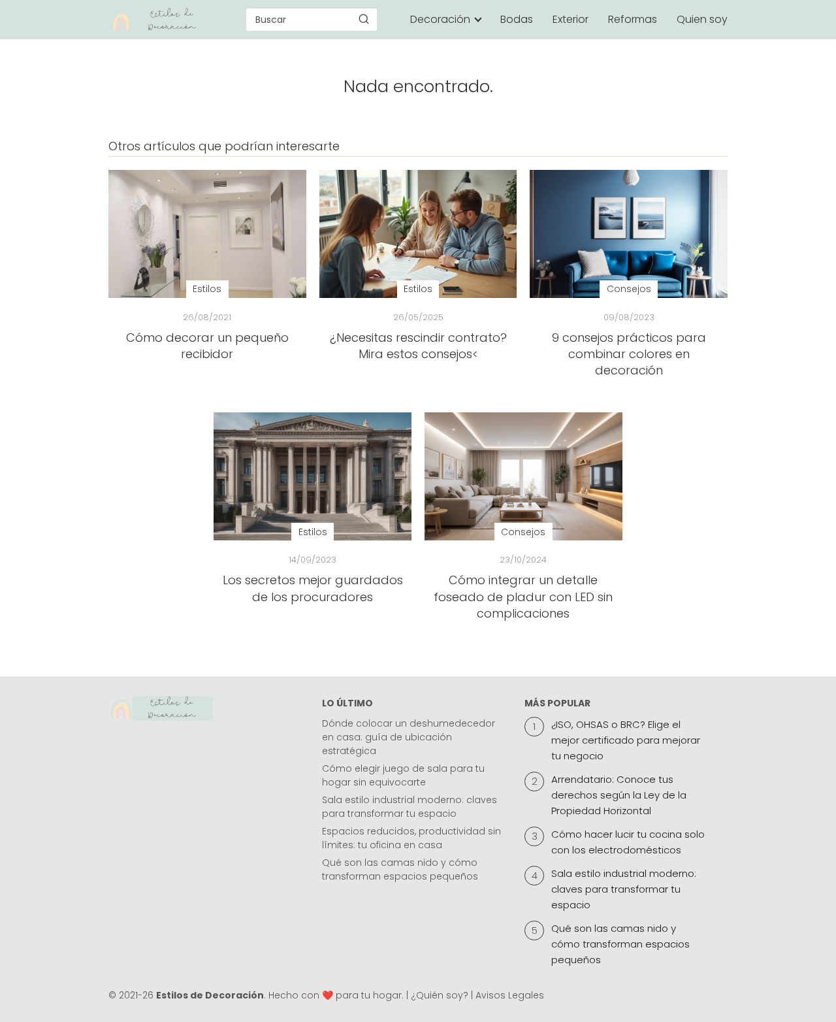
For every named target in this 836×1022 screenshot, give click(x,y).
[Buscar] (364, 18)
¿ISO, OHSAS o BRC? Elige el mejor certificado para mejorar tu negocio (625, 740)
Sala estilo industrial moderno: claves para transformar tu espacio (409, 806)
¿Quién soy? (439, 995)
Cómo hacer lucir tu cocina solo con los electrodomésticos (628, 842)
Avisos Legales (509, 995)
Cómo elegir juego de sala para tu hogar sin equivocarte (403, 775)
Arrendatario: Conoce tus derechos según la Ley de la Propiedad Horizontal (618, 794)
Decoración (440, 19)
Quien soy (702, 19)
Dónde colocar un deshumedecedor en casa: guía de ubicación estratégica (408, 737)
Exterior (570, 19)
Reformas (632, 19)
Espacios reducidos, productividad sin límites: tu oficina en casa (411, 838)
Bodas (516, 19)
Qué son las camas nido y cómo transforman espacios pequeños (400, 869)
